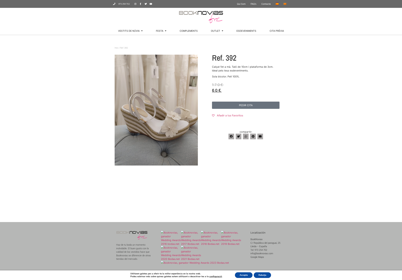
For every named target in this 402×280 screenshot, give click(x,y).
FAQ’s (253, 4)
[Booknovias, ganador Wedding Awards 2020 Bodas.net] (171, 259)
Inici (116, 47)
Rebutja (262, 275)
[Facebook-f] (140, 4)
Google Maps (257, 257)
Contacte (266, 4)
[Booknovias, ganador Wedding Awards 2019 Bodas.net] (231, 243)
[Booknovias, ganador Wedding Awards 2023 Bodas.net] (195, 262)
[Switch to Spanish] (277, 4)
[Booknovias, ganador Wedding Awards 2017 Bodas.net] (191, 243)
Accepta (244, 275)
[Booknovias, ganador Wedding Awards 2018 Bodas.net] (211, 243)
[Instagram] (135, 4)
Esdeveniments (246, 30)
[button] (231, 136)
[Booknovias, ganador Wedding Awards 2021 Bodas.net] (191, 259)
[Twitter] (146, 4)
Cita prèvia (277, 30)
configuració (215, 276)
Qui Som (241, 4)
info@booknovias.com (261, 253)
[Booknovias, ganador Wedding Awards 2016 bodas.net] (171, 243)
